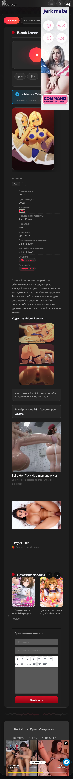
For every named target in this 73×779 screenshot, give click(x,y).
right (50, 658)
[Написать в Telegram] (66, 762)
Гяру (16, 184)
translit (39, 664)
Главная (12, 20)
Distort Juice (27, 260)
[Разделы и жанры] (51, 3)
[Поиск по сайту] (59, 3)
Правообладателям (42, 729)
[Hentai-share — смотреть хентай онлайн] (9, 3)
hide (29, 664)
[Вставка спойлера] (45, 664)
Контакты (18, 737)
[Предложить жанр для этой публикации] (24, 184)
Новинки (50, 737)
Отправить (36, 699)
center (45, 658)
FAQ (34, 737)
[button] (36, 55)
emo (17, 664)
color (22, 664)
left (39, 658)
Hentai (18, 729)
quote (34, 664)
